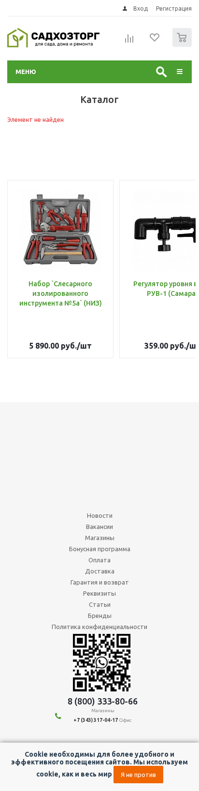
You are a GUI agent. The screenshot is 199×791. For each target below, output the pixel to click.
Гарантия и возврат (100, 582)
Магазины (99, 537)
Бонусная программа (99, 548)
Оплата (99, 560)
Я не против (138, 774)
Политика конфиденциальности (99, 626)
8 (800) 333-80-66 (103, 701)
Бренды (100, 615)
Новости (100, 515)
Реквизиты (99, 593)
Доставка (99, 571)
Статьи (100, 604)
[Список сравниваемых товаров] (129, 41)
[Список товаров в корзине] (183, 44)
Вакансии (99, 526)
